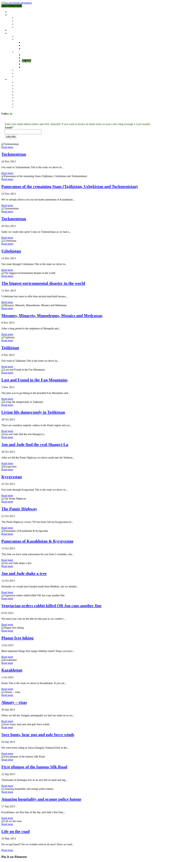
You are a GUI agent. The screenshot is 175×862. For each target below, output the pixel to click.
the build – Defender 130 (28, 17)
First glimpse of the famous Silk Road (34, 767)
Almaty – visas (14, 702)
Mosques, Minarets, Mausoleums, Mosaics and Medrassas (51, 315)
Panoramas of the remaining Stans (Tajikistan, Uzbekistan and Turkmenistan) (69, 186)
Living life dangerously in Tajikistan (33, 412)
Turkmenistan (13, 154)
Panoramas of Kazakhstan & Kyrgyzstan (37, 541)
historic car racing (24, 100)
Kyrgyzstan (11, 477)
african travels (22, 39)
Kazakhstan (11, 670)
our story (13, 11)
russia (25, 63)
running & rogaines (25, 103)
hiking (18, 88)
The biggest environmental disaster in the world (43, 283)
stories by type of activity (21, 79)
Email (9, 127)
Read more (7, 147)
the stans (26, 60)
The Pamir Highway (19, 509)
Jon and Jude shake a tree (24, 573)
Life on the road (15, 831)
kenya (25, 42)
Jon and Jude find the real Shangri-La (34, 444)
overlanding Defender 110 (29, 20)
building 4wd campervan (21, 14)
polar (18, 76)
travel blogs (14, 33)
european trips (22, 70)
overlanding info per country (30, 27)
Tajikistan (10, 347)
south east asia (29, 54)
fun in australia (23, 36)
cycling (19, 94)
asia (17, 51)
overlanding (21, 85)
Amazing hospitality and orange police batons (41, 799)
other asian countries (33, 67)
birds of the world (17, 30)
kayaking (20, 97)
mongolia (27, 57)
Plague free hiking (17, 638)
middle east (21, 73)
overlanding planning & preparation (34, 24)
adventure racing (24, 82)
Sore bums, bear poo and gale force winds (37, 734)
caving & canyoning (26, 91)
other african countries (34, 48)
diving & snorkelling (26, 107)
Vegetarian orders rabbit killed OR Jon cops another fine (51, 605)
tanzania (26, 45)
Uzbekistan (11, 251)
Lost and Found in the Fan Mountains (34, 380)
